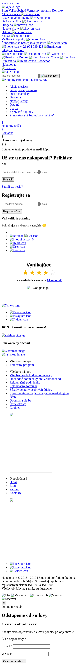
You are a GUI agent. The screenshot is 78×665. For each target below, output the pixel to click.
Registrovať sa (11, 211)
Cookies (15, 407)
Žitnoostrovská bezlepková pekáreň (32, 115)
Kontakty (58, 10)
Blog (5, 10)
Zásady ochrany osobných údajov (31, 389)
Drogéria (15, 97)
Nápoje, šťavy (19, 101)
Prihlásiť (8, 179)
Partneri (14, 489)
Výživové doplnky (21, 111)
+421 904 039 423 (31, 46)
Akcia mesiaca (19, 86)
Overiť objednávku (13, 661)
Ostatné (14, 104)
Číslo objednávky (14, 639)
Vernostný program (39, 10)
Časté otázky (18, 404)
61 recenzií (54, 280)
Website (7, 653)
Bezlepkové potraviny (23, 90)
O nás (13, 482)
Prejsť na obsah (11, 3)
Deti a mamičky (20, 93)
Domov (23, 57)
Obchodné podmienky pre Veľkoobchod (35, 379)
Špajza (14, 108)
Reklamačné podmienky (25, 382)
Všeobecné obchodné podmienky (31, 375)
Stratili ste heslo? (12, 186)
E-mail (7, 646)
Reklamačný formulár (23, 386)
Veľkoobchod (17, 10)
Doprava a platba (20, 400)
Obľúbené (52, 57)
